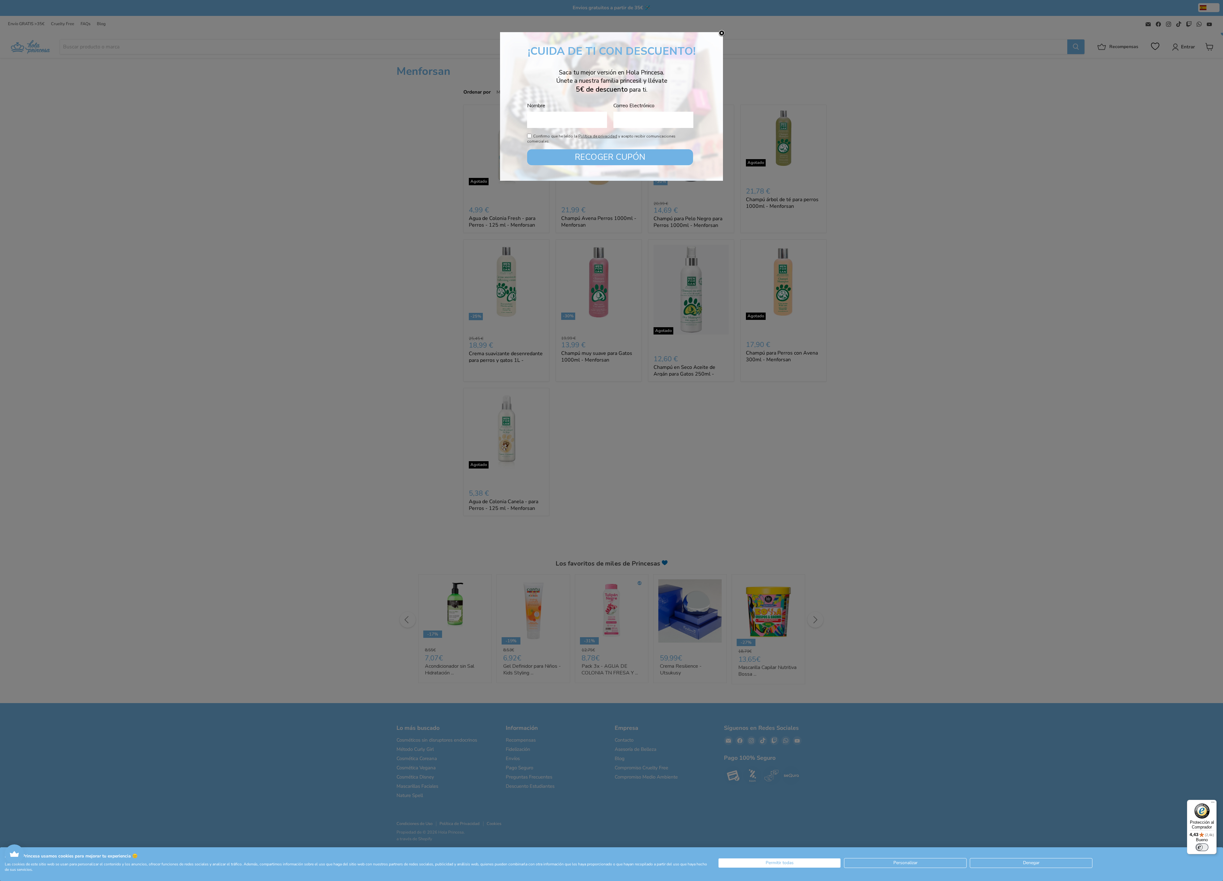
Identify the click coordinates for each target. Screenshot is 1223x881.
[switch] (1202, 847)
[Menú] (1213, 803)
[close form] (722, 33)
